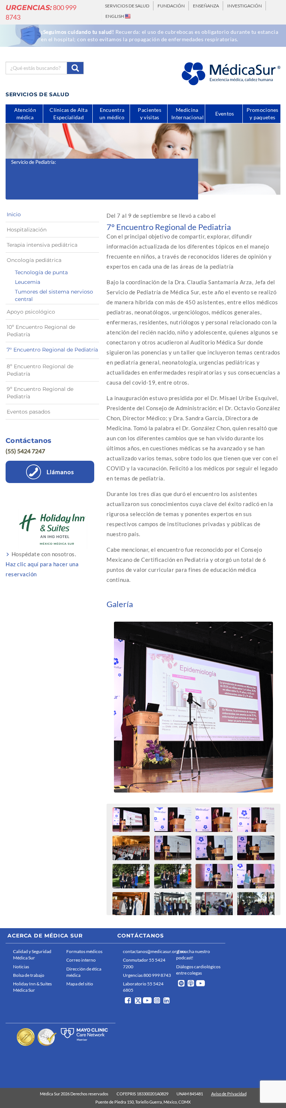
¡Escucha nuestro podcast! (193, 954)
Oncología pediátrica (34, 260)
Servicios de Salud (127, 6)
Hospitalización (27, 229)
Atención (25, 113)
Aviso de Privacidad (229, 1093)
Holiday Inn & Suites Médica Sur (32, 987)
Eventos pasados (28, 411)
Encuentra (112, 113)
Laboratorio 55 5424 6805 (143, 987)
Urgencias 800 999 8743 (147, 975)
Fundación (171, 6)
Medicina (187, 113)
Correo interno (81, 960)
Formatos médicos (84, 951)
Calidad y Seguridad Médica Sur (32, 954)
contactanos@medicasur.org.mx (147, 951)
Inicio (14, 214)
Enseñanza (206, 6)
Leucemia (27, 282)
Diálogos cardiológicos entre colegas (198, 970)
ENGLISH (115, 16)
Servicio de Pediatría (33, 162)
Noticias (21, 966)
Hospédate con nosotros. (42, 564)
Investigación (244, 6)
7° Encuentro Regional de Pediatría (52, 349)
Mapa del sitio (79, 983)
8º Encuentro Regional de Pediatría (40, 370)
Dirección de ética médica (83, 972)
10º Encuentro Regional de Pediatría (41, 331)
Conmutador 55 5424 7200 (144, 963)
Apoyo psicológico (31, 311)
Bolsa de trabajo (28, 975)
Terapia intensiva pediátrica (42, 245)
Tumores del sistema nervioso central (54, 295)
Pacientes (149, 113)
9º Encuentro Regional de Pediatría (40, 393)
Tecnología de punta (41, 272)
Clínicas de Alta (69, 115)
